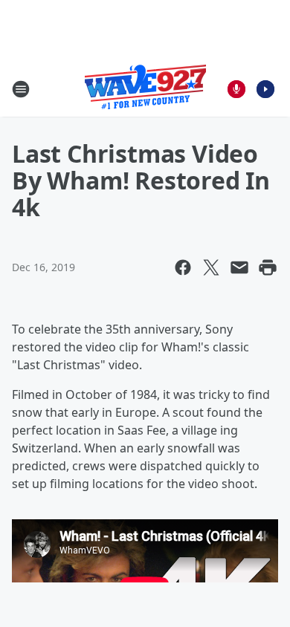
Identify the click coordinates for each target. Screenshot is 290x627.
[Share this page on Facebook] (183, 267)
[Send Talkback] (236, 89)
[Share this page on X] (211, 267)
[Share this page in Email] (239, 267)
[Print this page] (267, 267)
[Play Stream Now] (265, 89)
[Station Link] (145, 89)
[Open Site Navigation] (21, 89)
